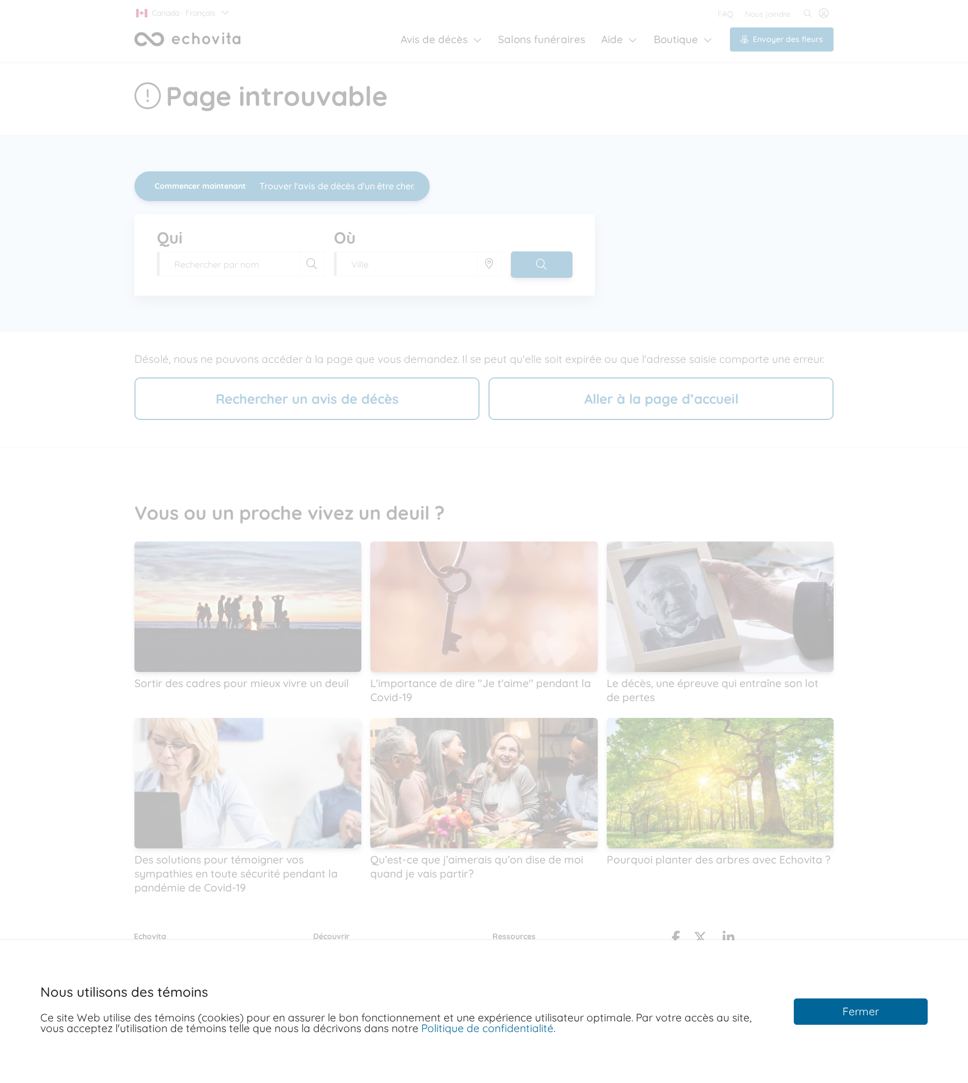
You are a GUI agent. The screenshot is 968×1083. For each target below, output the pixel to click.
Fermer (861, 1011)
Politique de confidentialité (487, 1028)
